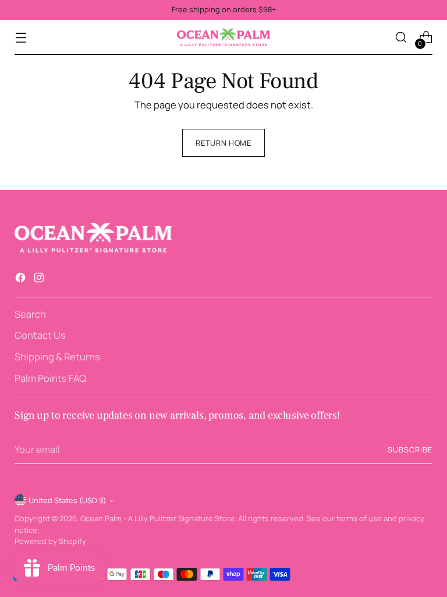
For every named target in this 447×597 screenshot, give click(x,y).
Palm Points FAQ (50, 378)
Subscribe (410, 449)
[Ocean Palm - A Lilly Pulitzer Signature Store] (223, 37)
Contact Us (40, 335)
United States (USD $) (67, 500)
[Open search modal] (401, 38)
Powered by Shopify (50, 541)
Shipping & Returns (57, 356)
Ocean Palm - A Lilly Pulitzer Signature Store (157, 518)
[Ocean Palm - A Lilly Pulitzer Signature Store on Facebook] (22, 279)
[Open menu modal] (21, 38)
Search (30, 314)
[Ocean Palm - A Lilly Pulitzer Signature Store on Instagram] (40, 279)
